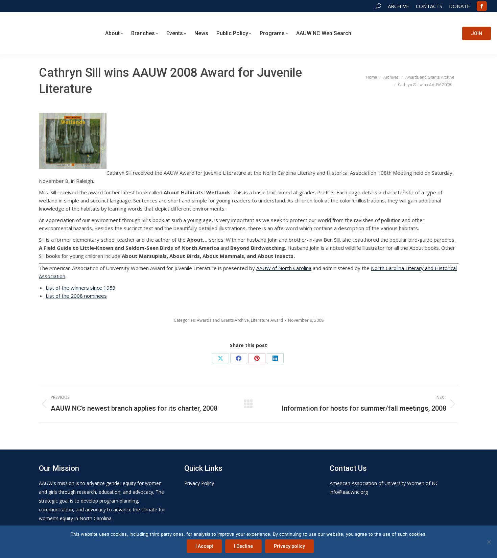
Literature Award (267, 320)
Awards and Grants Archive (223, 320)
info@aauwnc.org (349, 492)
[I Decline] (488, 541)
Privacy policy (289, 546)
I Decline (243, 546)
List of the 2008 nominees (76, 295)
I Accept (204, 546)
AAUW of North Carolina (283, 268)
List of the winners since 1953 (81, 287)
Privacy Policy (199, 483)
